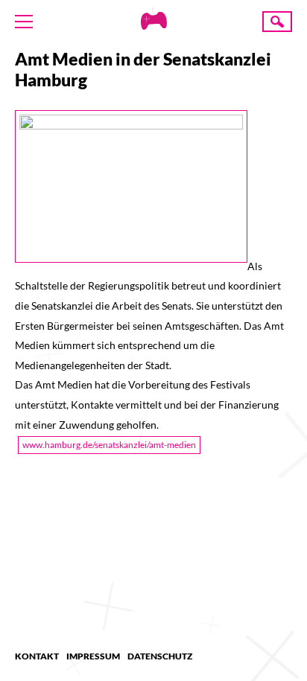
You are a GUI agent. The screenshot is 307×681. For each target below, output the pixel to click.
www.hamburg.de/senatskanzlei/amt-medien (109, 444)
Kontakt (37, 656)
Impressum (93, 656)
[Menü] (24, 21)
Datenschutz (159, 656)
